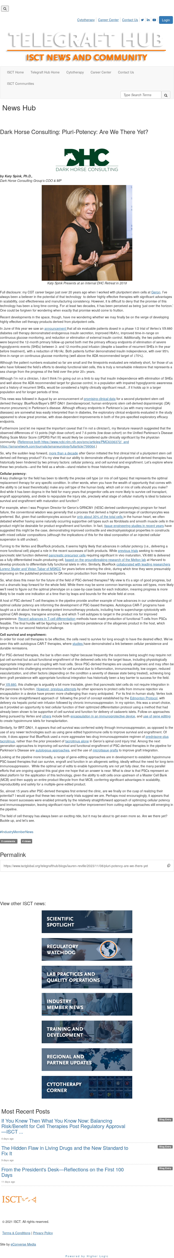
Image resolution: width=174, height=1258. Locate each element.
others (46, 716)
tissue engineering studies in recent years (134, 525)
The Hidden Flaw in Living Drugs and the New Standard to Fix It (64, 1150)
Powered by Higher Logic (87, 1256)
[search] (165, 95)
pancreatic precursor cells (67, 555)
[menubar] (118, 19)
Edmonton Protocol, (144, 698)
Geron (155, 292)
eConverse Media (23, 1244)
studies (78, 643)
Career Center (108, 19)
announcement (55, 328)
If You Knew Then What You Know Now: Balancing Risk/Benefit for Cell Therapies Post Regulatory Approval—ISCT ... (63, 1126)
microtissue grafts (105, 750)
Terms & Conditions (16, 1233)
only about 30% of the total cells (100, 516)
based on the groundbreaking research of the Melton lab (105, 559)
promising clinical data (100, 398)
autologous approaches (52, 750)
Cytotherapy (86, 19)
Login (166, 20)
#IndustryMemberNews (16, 831)
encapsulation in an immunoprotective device (102, 716)
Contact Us (130, 19)
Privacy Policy (43, 1233)
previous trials (128, 550)
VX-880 (10, 684)
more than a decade (63, 453)
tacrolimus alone (77, 741)
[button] (168, 865)
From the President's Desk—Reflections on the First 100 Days (62, 1172)
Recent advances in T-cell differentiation (46, 618)
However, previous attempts (56, 689)
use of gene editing (157, 716)
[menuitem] (87, 19)
